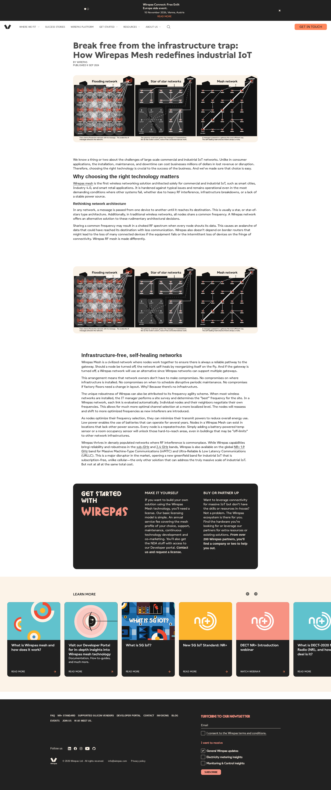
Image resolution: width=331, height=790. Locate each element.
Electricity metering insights (224, 757)
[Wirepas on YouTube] (87, 749)
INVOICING (163, 715)
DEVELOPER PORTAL (129, 715)
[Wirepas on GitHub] (94, 749)
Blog (175, 715)
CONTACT (148, 715)
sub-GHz (143, 447)
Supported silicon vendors (96, 715)
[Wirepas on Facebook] (75, 749)
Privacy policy (138, 761)
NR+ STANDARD (66, 715)
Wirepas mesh (83, 183)
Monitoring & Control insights (225, 763)
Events (55, 721)
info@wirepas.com (117, 761)
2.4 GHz (162, 447)
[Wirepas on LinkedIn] (69, 749)
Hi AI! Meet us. (83, 721)
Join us (67, 721)
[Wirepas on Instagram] (81, 749)
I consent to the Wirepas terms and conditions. (236, 733)
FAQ (52, 715)
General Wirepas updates (222, 750)
